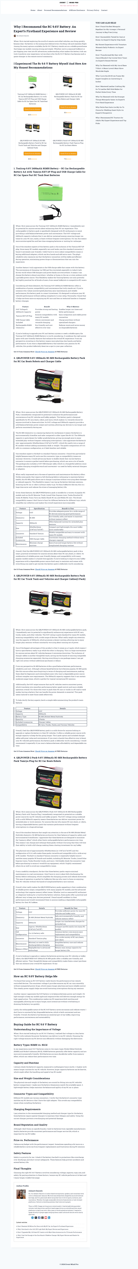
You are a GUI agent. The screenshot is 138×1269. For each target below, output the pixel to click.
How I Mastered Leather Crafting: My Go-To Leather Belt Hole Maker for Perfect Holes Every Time (110, 89)
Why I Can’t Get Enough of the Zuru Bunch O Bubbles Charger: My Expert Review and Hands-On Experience (47, 1236)
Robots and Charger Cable (46, 361)
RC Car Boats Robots (50, 760)
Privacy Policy (93, 10)
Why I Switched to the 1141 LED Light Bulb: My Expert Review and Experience (43, 1229)
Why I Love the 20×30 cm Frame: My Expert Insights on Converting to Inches (110, 79)
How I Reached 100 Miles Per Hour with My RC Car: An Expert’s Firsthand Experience (45, 1226)
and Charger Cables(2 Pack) (70, 579)
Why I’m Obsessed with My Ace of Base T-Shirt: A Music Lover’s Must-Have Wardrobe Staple (111, 68)
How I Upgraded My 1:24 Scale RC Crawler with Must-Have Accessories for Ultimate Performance (50, 1232)
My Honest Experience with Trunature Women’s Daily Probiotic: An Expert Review (111, 47)
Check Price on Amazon (32, 109)
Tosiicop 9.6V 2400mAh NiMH (33, 168)
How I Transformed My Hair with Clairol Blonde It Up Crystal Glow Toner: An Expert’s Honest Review (111, 58)
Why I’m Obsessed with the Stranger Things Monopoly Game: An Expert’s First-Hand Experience (110, 100)
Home (33, 10)
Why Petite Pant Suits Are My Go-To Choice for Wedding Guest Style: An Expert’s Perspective (110, 110)
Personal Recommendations (55, 10)
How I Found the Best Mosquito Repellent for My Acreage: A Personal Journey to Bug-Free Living (110, 29)
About (39, 10)
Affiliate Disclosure (77, 10)
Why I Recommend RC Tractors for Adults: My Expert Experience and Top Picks (111, 120)
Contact (104, 10)
